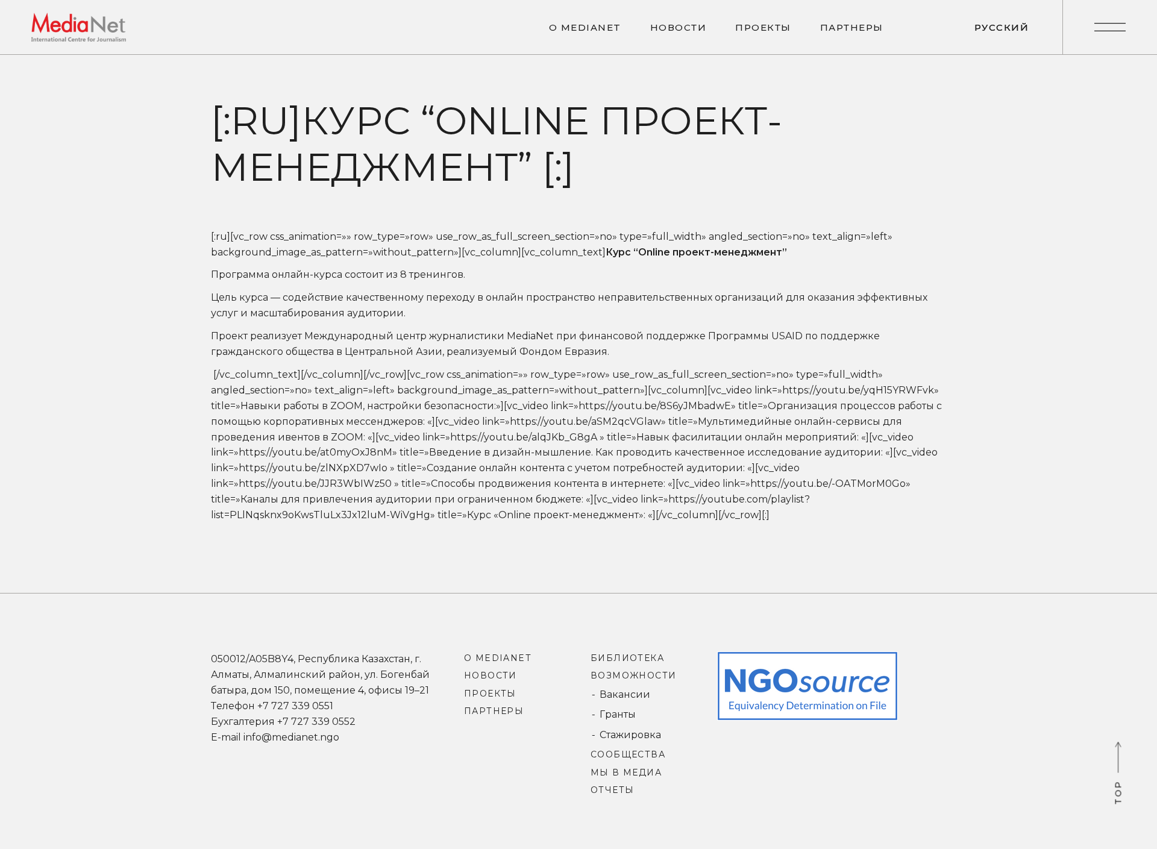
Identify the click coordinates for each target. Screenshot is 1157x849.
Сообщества (628, 754)
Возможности (633, 675)
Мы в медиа (626, 772)
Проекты (490, 693)
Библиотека (627, 658)
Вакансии (625, 694)
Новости (490, 675)
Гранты (618, 714)
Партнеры (494, 711)
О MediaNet (497, 658)
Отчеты (612, 790)
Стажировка (630, 735)
